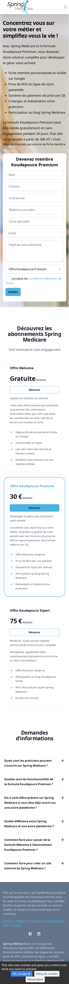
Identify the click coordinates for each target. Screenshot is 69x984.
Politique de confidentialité (46, 921)
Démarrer (34, 389)
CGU (6, 925)
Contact (16, 925)
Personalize (35, 979)
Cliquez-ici (11, 148)
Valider (13, 292)
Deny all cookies (47, 974)
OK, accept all (22, 974)
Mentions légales (14, 921)
